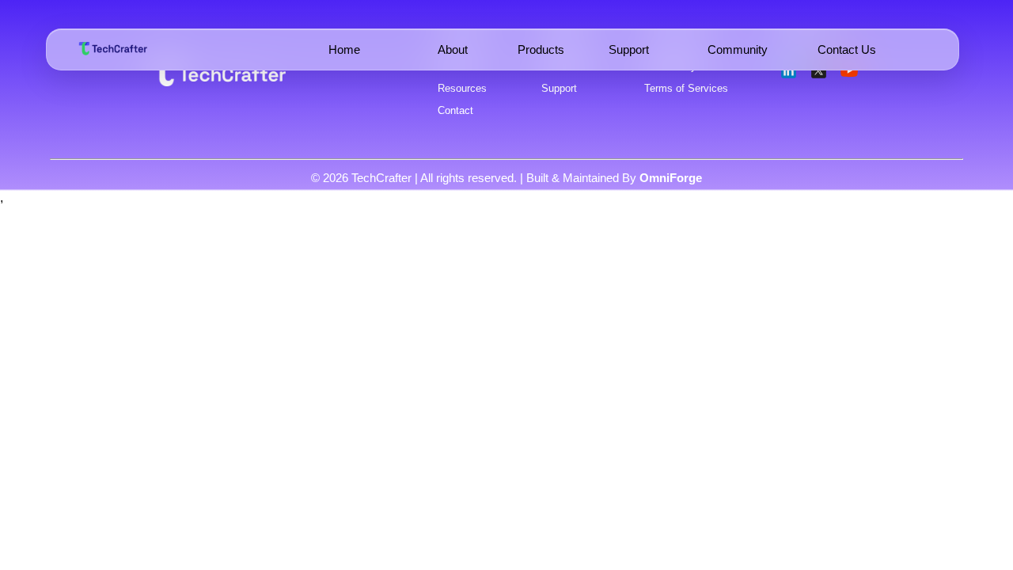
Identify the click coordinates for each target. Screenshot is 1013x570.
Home (344, 49)
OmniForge (670, 177)
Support (629, 49)
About (453, 49)
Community (738, 49)
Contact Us (847, 49)
